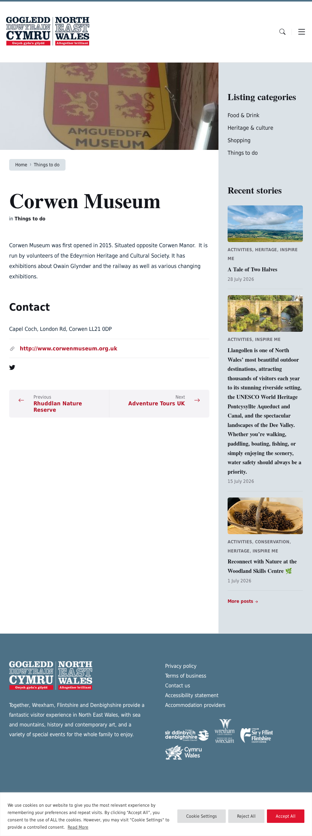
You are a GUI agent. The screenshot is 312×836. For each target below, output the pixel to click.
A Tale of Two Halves (252, 269)
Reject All (246, 816)
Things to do (46, 164)
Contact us (177, 685)
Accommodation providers (195, 705)
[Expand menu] (302, 32)
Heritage (266, 249)
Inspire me (268, 339)
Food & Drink (243, 115)
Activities (240, 249)
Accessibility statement (191, 695)
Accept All (286, 816)
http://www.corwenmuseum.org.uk (68, 348)
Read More (78, 827)
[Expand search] (282, 32)
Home (21, 164)
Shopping (239, 140)
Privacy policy (181, 666)
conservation (272, 541)
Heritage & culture (250, 128)
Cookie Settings (201, 816)
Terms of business (185, 676)
